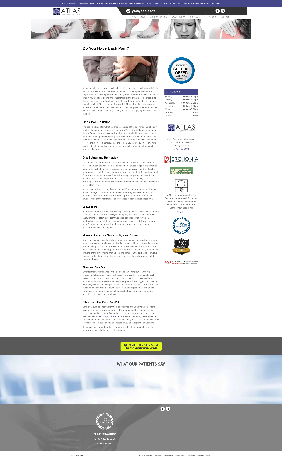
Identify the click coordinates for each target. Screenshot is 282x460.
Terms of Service (180, 455)
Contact (225, 17)
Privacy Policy (168, 455)
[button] (146, 14)
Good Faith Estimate (204, 455)
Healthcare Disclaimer (145, 455)
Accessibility (191, 455)
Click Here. (181, 212)
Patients (212, 17)
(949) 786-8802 (181, 148)
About (142, 17)
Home (133, 17)
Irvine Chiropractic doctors (108, 316)
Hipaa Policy (158, 455)
